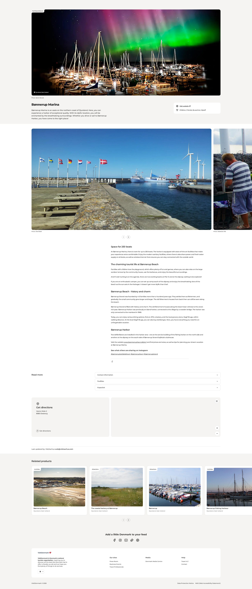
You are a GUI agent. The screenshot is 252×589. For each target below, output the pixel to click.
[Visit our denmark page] (114, 540)
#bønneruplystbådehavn (120, 354)
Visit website (184, 106)
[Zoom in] (217, 428)
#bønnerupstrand (151, 354)
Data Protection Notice (185, 583)
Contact (184, 564)
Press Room (114, 561)
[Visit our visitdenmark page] (126, 540)
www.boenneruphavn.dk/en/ (135, 342)
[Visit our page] (120, 540)
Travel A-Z (184, 561)
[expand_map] (217, 401)
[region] (165, 417)
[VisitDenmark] (44, 553)
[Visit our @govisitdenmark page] (132, 540)
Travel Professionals (117, 567)
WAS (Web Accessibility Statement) (207, 583)
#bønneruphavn (137, 354)
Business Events (115, 564)
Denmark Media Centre (153, 561)
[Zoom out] (217, 433)
